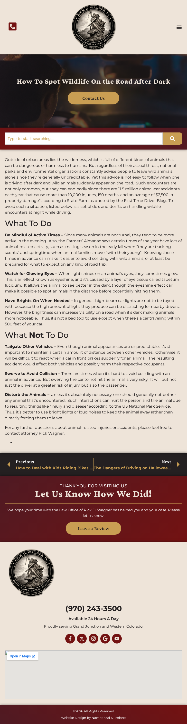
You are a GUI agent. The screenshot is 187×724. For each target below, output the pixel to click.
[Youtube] (117, 639)
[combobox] (84, 138)
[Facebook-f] (70, 639)
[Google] (105, 639)
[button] (179, 27)
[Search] (172, 138)
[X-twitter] (82, 639)
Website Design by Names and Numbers (93, 718)
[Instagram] (93, 639)
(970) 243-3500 (93, 608)
